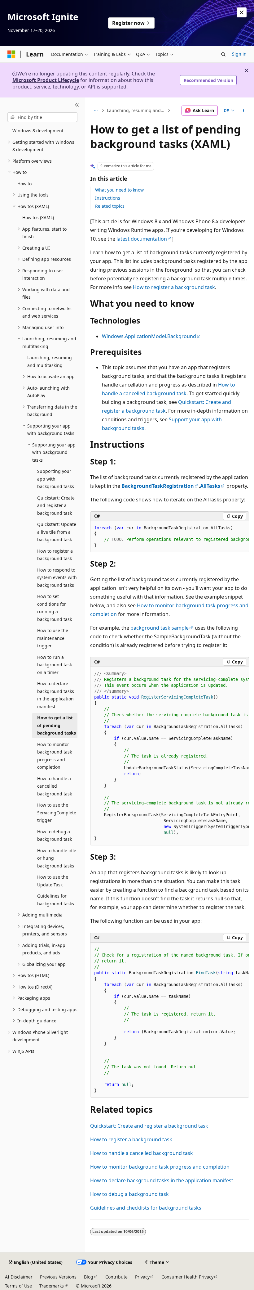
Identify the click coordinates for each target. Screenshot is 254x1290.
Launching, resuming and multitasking (136, 110)
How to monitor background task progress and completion (160, 1166)
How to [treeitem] (24, 184)
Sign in (239, 54)
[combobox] (42, 117)
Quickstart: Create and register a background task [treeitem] (56, 505)
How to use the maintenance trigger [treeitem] (52, 638)
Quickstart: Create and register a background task (149, 1125)
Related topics (110, 206)
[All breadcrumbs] (95, 110)
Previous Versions (58, 1277)
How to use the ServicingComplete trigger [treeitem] (56, 812)
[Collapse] (77, 105)
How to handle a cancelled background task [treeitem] (54, 786)
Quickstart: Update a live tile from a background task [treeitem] (56, 531)
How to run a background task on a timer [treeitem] (54, 664)
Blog (88, 1277)
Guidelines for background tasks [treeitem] (55, 900)
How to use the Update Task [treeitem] (52, 881)
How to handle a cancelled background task (141, 1153)
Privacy (142, 1277)
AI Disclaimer (19, 1277)
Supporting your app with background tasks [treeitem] (55, 478)
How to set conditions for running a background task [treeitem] (54, 607)
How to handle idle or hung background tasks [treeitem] (56, 858)
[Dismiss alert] (242, 12)
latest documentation (141, 238)
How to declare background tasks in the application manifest (161, 1180)
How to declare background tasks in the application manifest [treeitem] (55, 695)
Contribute (116, 1277)
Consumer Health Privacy (187, 1277)
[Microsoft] (11, 54)
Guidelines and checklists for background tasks (145, 1207)
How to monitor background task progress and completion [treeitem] (54, 755)
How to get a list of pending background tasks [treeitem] (56, 725)
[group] (169, 537)
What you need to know (119, 190)
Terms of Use (18, 1286)
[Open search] (223, 54)
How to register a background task (174, 287)
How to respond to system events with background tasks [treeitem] (57, 577)
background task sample (159, 627)
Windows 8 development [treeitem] (38, 131)
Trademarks (51, 1286)
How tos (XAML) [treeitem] (38, 217)
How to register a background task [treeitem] (55, 555)
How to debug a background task (129, 1194)
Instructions (107, 198)
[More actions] (243, 110)
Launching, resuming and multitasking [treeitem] (49, 361)
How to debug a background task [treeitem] (54, 835)
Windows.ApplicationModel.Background (149, 336)
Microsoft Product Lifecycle (45, 80)
